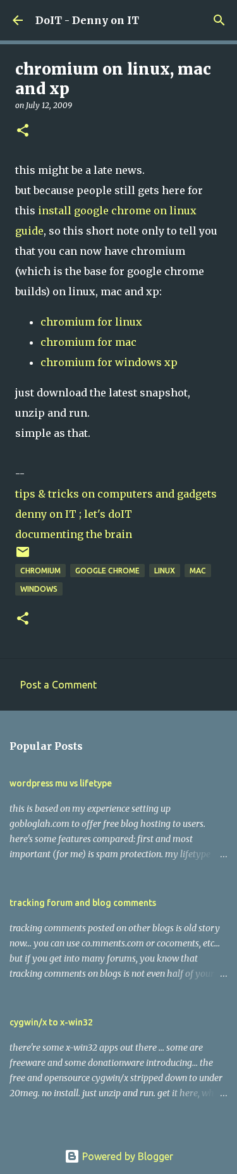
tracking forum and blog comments (82, 903)
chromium (40, 570)
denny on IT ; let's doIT (73, 514)
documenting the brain (73, 534)
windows (39, 589)
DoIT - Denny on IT (87, 20)
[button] (22, 131)
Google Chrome (107, 570)
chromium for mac (88, 342)
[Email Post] (22, 557)
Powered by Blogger (126, 1156)
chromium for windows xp (109, 362)
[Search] (219, 20)
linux (164, 570)
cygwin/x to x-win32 (51, 1022)
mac (198, 570)
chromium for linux (91, 321)
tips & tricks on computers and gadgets (116, 493)
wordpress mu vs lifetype (60, 783)
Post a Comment (58, 684)
